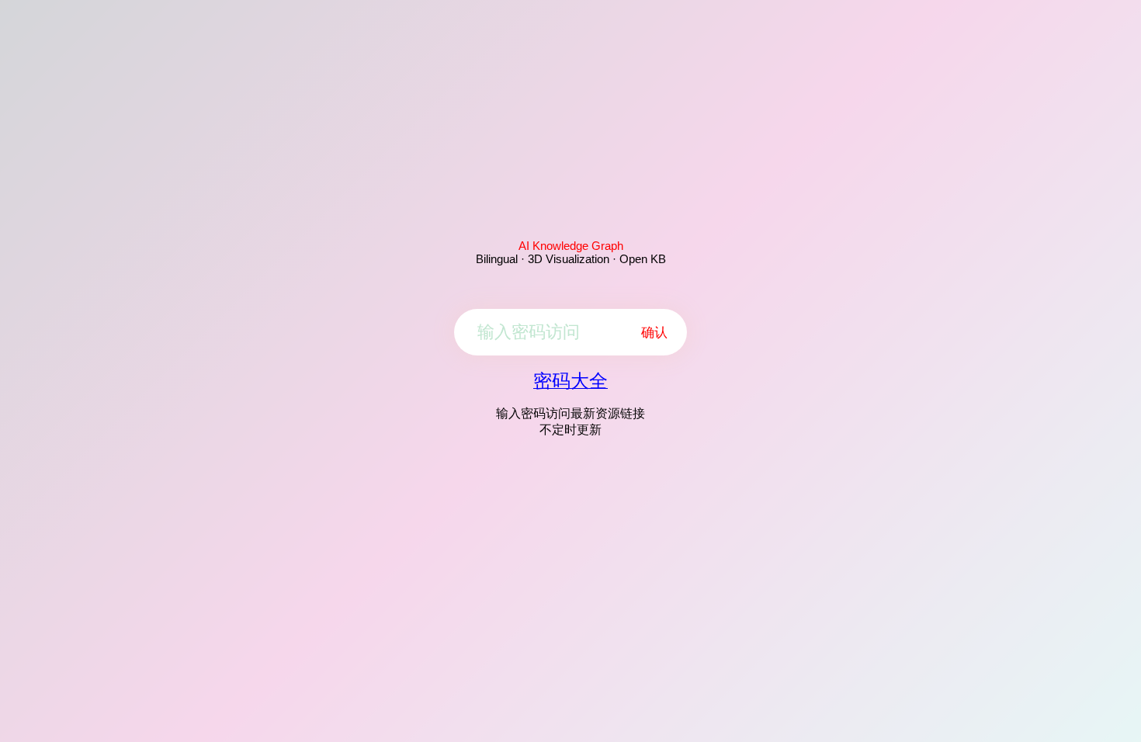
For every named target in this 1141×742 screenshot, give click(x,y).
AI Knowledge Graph (570, 245)
